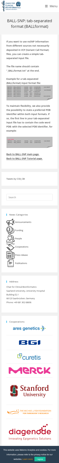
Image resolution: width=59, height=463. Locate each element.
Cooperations (21, 246)
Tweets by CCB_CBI (15, 178)
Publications (21, 263)
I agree (40, 459)
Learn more (27, 459)
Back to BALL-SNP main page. (22, 154)
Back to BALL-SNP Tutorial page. (24, 158)
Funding (19, 230)
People (18, 238)
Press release (21, 254)
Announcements (23, 222)
